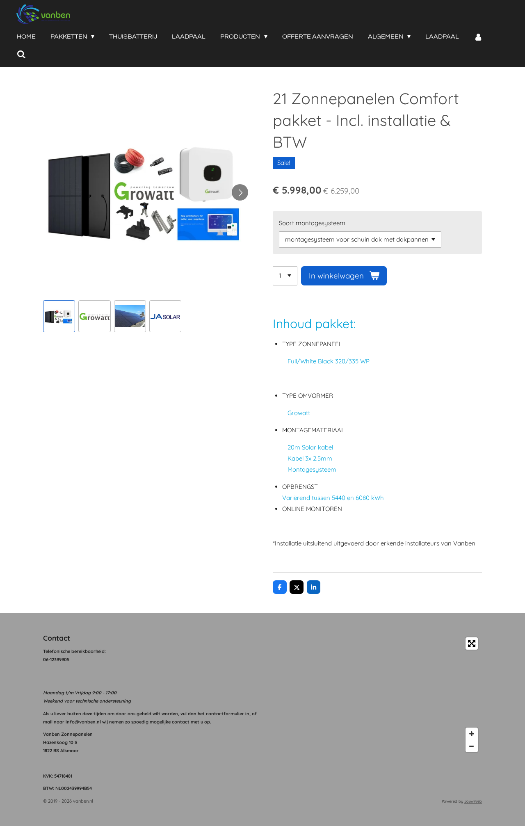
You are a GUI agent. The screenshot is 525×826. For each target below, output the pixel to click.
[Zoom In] (472, 734)
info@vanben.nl (83, 722)
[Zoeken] (21, 54)
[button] (59, 316)
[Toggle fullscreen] (472, 643)
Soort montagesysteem (312, 223)
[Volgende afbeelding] (240, 192)
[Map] (374, 694)
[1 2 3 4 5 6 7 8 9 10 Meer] (285, 275)
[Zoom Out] (472, 746)
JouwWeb (473, 801)
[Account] (478, 37)
